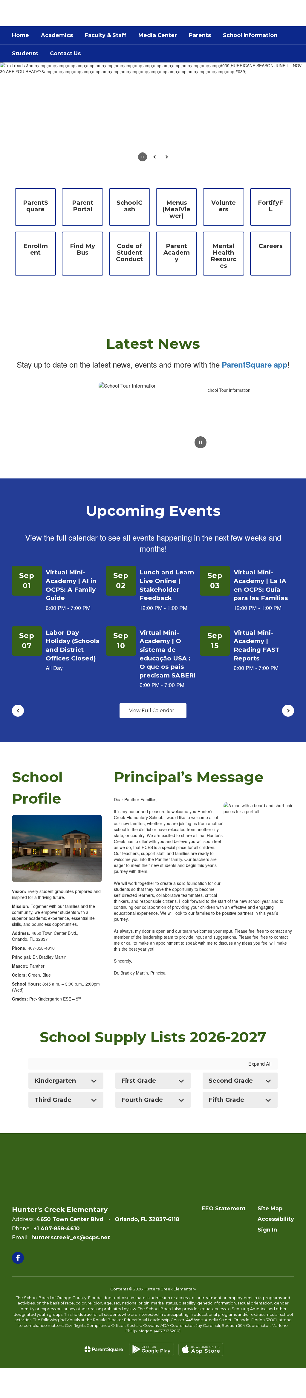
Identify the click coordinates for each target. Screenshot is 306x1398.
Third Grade (52, 1099)
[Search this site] (291, 13)
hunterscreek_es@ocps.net (70, 1237)
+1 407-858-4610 (56, 1228)
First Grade (138, 1080)
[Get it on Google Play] (151, 1349)
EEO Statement (224, 1208)
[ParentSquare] (104, 1349)
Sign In (267, 1229)
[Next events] (288, 711)
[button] (246, 13)
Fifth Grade (226, 1099)
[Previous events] (18, 711)
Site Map (270, 1208)
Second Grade (231, 1080)
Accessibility (276, 1219)
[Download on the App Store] (200, 1349)
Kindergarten (55, 1080)
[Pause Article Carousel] (200, 442)
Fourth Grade (142, 1099)
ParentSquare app (254, 364)
